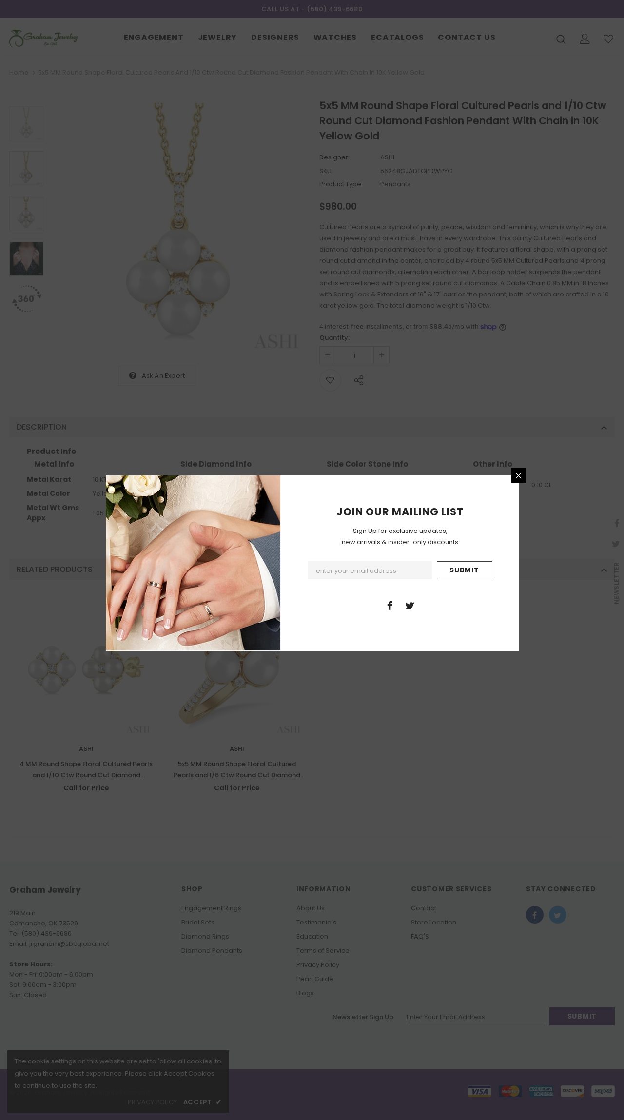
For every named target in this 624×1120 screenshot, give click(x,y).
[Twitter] (410, 605)
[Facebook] (390, 605)
